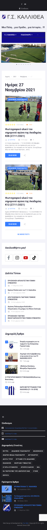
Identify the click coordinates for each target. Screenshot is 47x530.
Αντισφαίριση (33, 455)
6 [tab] (28, 64)
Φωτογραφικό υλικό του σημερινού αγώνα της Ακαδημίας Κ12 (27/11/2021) (23, 201)
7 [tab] (30, 64)
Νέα (38, 467)
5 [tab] (26, 64)
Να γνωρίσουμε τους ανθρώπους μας (16, 471)
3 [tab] (21, 64)
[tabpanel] (23, 53)
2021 (14, 76)
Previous (4, 53)
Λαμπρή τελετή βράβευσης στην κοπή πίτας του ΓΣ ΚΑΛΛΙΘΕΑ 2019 (30, 356)
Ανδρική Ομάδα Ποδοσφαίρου (14, 455)
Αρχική (7, 76)
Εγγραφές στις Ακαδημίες (25, 459)
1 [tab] (17, 64)
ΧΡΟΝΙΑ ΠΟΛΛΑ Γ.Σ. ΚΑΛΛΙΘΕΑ (25, 486)
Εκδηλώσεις (7, 463)
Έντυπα (5, 451)
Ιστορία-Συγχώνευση (10, 467)
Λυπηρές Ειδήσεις (27, 467)
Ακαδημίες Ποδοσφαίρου (17, 99)
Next (42, 53)
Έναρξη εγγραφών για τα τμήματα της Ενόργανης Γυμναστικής (29, 344)
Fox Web (25, 523)
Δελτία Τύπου (8, 459)
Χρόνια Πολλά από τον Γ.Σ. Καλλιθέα (22, 290)
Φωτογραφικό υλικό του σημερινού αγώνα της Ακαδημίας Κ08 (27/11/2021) (23, 132)
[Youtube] (25, 4)
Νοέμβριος (23, 76)
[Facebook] (8, 257)
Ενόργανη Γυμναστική (22, 463)
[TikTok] (34, 257)
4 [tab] (23, 64)
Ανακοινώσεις (38, 451)
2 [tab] (19, 64)
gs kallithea (11, 140)
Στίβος (35, 471)
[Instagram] (17, 257)
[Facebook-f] (21, 4)
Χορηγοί (6, 475)
